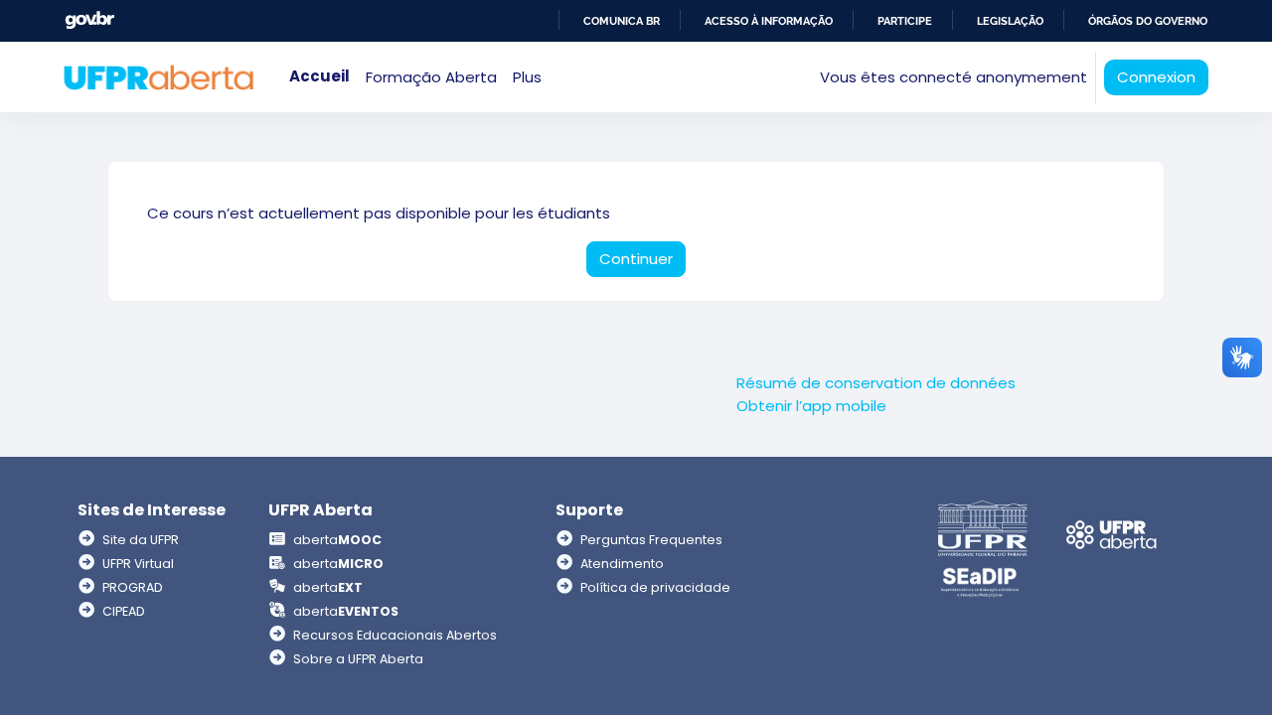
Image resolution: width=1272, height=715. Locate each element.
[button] (799, 77)
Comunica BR (621, 21)
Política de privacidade (655, 587)
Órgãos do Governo (1147, 21)
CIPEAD (123, 611)
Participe (904, 21)
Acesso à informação (769, 21)
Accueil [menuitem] (319, 76)
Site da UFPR (140, 539)
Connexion (1156, 77)
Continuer (636, 258)
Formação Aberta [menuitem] (431, 77)
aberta (337, 539)
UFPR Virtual (138, 563)
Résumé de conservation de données (876, 382)
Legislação (1010, 21)
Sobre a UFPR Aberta (358, 658)
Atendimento (622, 563)
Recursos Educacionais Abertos (395, 635)
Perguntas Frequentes (651, 539)
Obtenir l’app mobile (811, 405)
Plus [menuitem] (527, 77)
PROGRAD (132, 587)
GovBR (89, 20)
